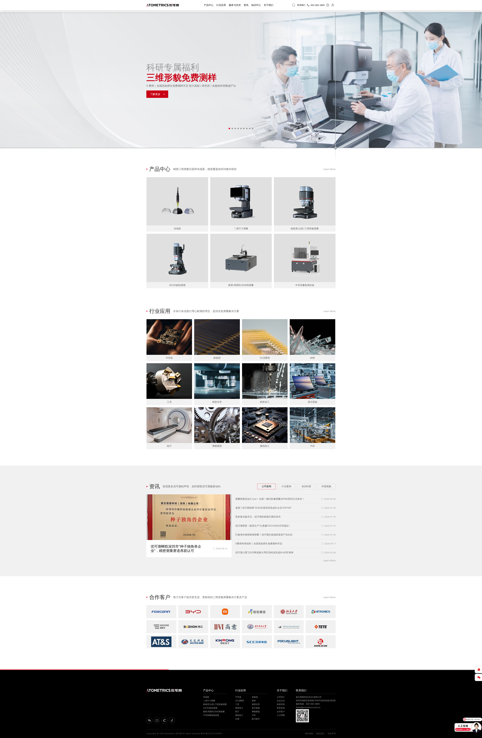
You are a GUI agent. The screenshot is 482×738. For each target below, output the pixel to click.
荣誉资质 (281, 708)
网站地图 (309, 733)
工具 (237, 704)
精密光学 (256, 704)
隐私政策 (320, 733)
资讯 (246, 5)
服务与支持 (235, 5)
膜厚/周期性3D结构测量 (214, 711)
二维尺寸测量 (209, 700)
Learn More (329, 169)
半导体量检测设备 (211, 715)
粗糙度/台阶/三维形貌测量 (215, 704)
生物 (237, 719)
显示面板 (256, 708)
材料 (254, 700)
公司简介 (281, 697)
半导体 (238, 697)
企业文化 (281, 700)
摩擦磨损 (256, 711)
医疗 (237, 711)
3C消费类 (239, 700)
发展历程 (281, 704)
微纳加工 (239, 715)
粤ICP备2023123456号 (211, 733)
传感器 (206, 697)
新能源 (255, 697)
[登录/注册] (333, 5)
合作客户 (281, 711)
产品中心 (208, 5)
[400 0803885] (478, 669)
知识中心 (256, 5)
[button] (229, 128)
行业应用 (221, 5)
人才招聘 (281, 715)
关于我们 (268, 5)
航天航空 (256, 719)
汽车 (254, 715)
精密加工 (239, 708)
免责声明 (332, 733)
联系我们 (301, 690)
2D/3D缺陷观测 (210, 708)
